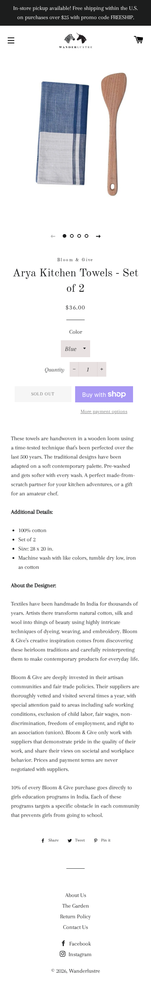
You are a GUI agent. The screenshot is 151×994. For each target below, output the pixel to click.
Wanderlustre (84, 971)
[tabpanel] (75, 136)
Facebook (79, 943)
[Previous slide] (53, 236)
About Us (75, 895)
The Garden (75, 906)
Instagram (79, 954)
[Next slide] (98, 236)
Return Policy (75, 916)
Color (75, 332)
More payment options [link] (104, 411)
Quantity (55, 369)
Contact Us (75, 927)
